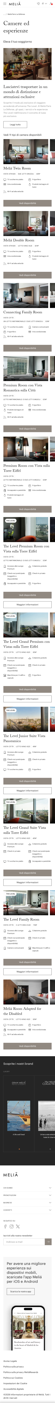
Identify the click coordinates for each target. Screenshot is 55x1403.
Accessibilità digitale (13, 1389)
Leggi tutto (15, 124)
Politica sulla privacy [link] (13, 1366)
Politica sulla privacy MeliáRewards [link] (20, 1372)
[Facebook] (5, 1226)
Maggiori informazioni (27, 604)
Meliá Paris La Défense (16, 14)
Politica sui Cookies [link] (13, 1377)
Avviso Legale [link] (10, 1361)
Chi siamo (8, 1188)
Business (7, 1203)
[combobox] (44, 3)
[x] (18, 1226)
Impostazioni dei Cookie (15, 1383)
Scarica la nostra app (20, 1291)
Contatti (7, 1210)
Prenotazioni (9, 1195)
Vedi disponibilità (27, 203)
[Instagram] (12, 1226)
